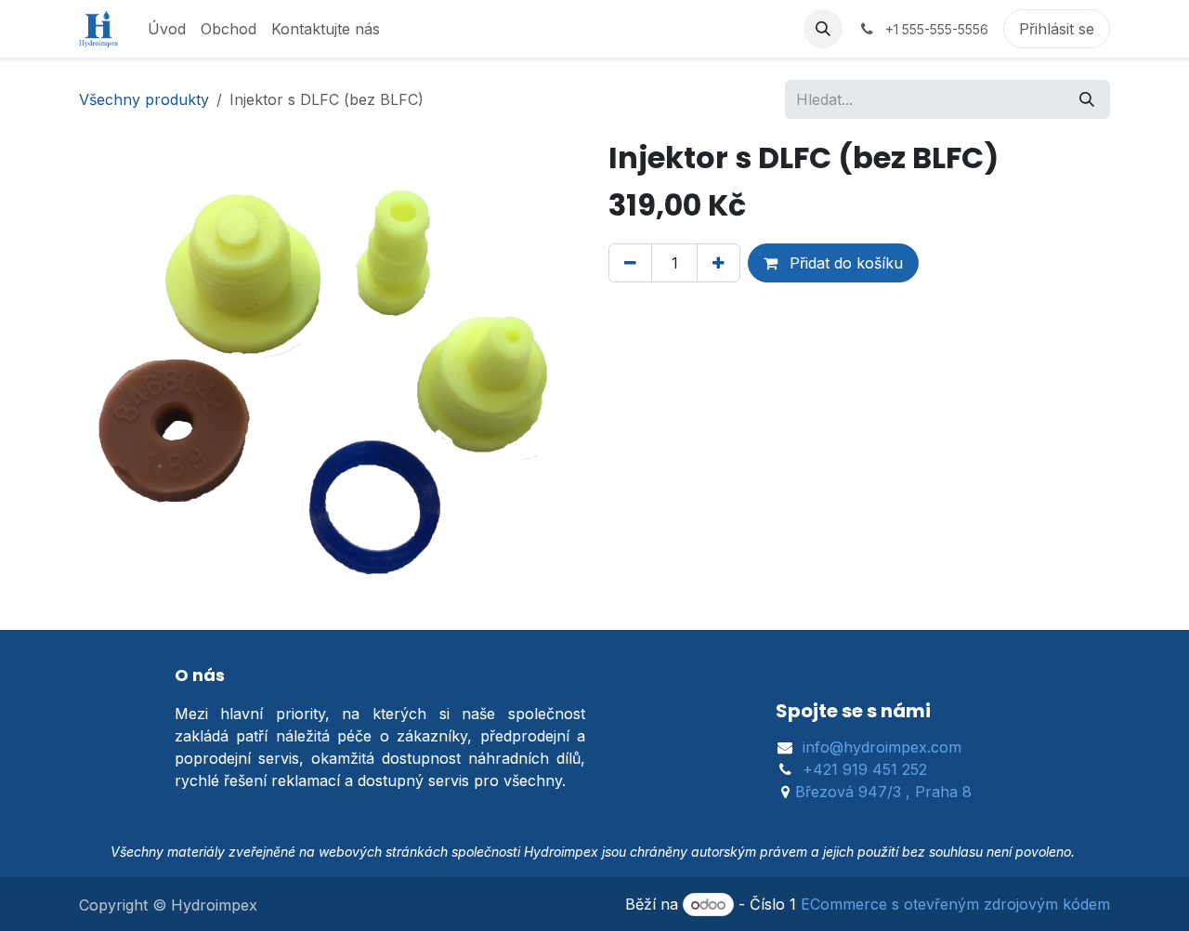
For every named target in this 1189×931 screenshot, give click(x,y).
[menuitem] (166, 28)
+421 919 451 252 (865, 769)
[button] (823, 28)
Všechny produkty (144, 99)
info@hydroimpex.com (882, 747)
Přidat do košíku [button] (844, 263)
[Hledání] (1087, 99)
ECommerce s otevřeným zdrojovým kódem (955, 904)
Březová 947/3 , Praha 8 (883, 791)
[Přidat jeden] (718, 262)
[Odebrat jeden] (630, 262)
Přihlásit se (1056, 29)
